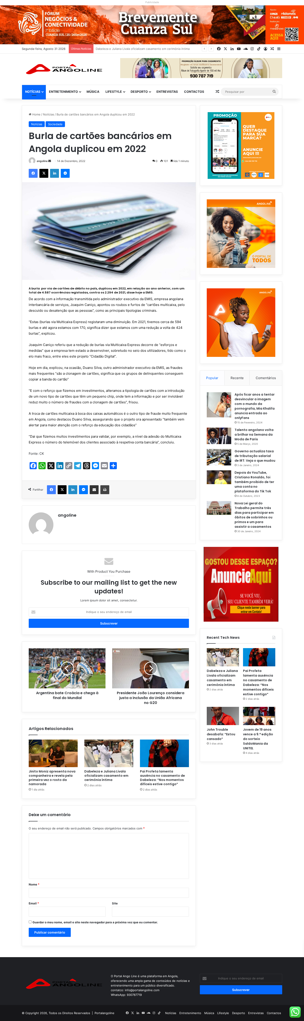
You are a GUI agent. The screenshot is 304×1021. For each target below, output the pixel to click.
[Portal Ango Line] (63, 69)
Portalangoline (104, 1013)
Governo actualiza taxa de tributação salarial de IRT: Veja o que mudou (255, 456)
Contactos (194, 91)
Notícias (32, 91)
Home (36, 114)
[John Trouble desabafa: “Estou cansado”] (223, 716)
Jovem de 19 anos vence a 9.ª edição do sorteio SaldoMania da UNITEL (258, 738)
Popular (212, 378)
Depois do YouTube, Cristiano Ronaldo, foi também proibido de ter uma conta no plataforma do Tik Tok (254, 481)
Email (34, 903)
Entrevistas (167, 91)
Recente (237, 378)
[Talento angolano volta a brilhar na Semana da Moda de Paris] (219, 436)
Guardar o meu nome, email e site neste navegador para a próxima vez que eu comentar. (95, 922)
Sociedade (55, 124)
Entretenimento (63, 91)
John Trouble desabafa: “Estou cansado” (221, 734)
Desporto (139, 91)
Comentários (266, 378)
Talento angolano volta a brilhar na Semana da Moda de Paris (254, 434)
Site (115, 903)
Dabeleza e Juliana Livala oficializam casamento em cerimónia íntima (106, 775)
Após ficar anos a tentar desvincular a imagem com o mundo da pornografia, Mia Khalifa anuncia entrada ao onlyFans (255, 406)
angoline (42, 161)
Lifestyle (113, 91)
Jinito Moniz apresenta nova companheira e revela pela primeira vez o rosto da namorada (52, 777)
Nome (34, 884)
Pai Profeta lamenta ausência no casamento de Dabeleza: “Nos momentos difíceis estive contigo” (163, 49)
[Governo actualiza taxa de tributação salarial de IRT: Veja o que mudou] (219, 457)
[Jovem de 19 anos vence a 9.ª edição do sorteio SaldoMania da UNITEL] (259, 716)
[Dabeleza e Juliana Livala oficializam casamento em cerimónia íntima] (108, 753)
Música (93, 91)
